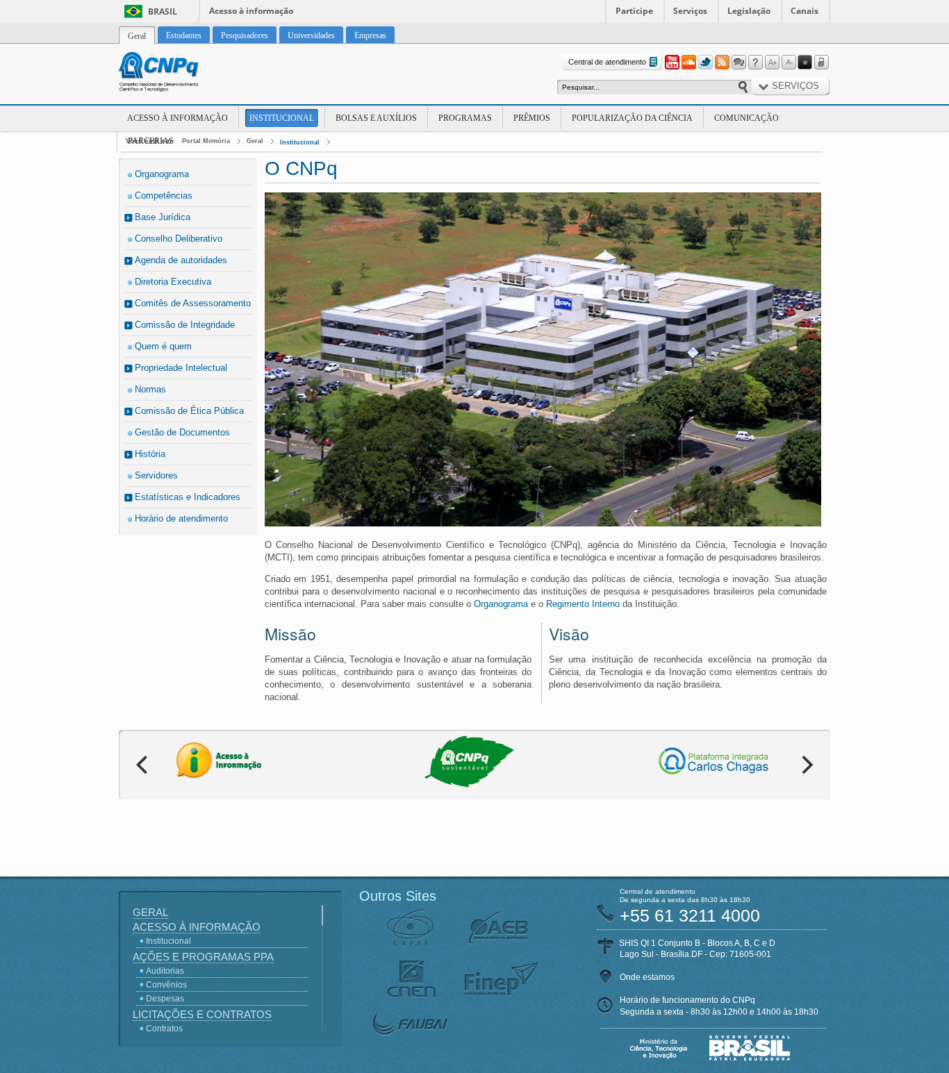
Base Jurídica (162, 217)
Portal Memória (206, 141)
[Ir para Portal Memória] (176, 73)
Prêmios (531, 118)
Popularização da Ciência (632, 118)
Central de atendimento (607, 62)
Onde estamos (647, 977)
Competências (163, 195)
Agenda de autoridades (181, 260)
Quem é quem (163, 346)
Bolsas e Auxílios (376, 118)
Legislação (748, 11)
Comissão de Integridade (185, 324)
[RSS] (721, 62)
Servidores (156, 475)
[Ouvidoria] (738, 62)
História (150, 454)
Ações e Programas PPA (203, 957)
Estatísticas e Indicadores (187, 497)
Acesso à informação (251, 11)
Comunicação (746, 118)
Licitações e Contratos (202, 1014)
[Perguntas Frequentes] (755, 62)
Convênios (166, 985)
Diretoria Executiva (173, 281)
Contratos (164, 1028)
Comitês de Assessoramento (193, 303)
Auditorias (165, 971)
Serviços (690, 11)
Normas (150, 389)
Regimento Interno (583, 604)
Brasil (162, 11)
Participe (634, 11)
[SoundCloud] (688, 62)
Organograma (162, 174)
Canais (804, 11)
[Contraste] (805, 62)
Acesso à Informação (177, 118)
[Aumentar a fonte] (771, 62)
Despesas (165, 999)
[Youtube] (671, 62)
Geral (255, 141)
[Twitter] (705, 62)
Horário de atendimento (181, 518)
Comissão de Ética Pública (189, 411)
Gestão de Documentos (182, 432)
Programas (465, 118)
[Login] (822, 62)
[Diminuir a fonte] (788, 62)
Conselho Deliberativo (178, 238)
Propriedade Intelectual (181, 368)
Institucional (281, 118)
